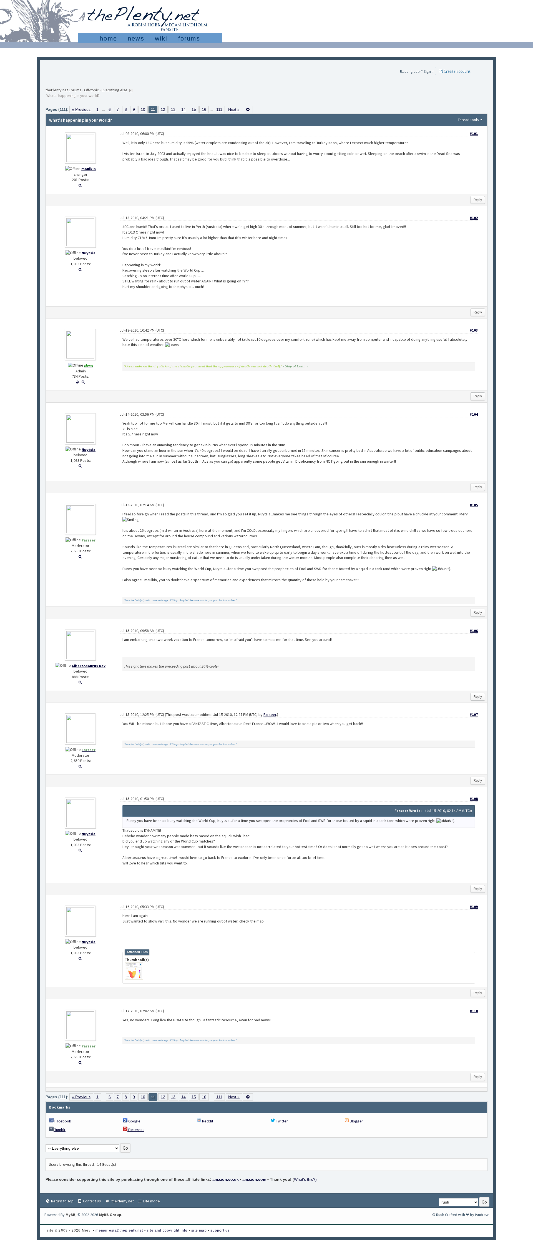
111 (219, 109)
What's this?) (305, 1179)
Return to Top (62, 1201)
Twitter (281, 1121)
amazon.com (254, 1179)
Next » (234, 109)
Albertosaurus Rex (88, 665)
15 (194, 109)
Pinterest (135, 1129)
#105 (474, 504)
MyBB (71, 1214)
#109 (474, 906)
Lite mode (151, 1201)
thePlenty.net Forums (63, 89)
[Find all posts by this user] (80, 185)
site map (199, 1230)
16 (204, 109)
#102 (474, 217)
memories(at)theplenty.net (119, 1230)
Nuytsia (88, 252)
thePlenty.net (122, 1201)
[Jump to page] (248, 109)
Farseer (269, 714)
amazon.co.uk (225, 1179)
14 (183, 109)
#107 (474, 714)
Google (133, 1121)
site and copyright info (167, 1230)
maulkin (88, 168)
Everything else (114, 89)
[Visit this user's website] (77, 381)
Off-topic (91, 89)
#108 (474, 798)
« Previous (81, 109)
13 (173, 109)
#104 (474, 414)
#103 (474, 330)
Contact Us (91, 1201)
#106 (474, 630)
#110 (474, 1010)
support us (220, 1230)
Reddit (207, 1121)
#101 (474, 133)
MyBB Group (110, 1214)
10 (143, 109)
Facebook (62, 1121)
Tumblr (60, 1129)
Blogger (356, 1121)
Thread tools (468, 119)
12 (163, 109)
